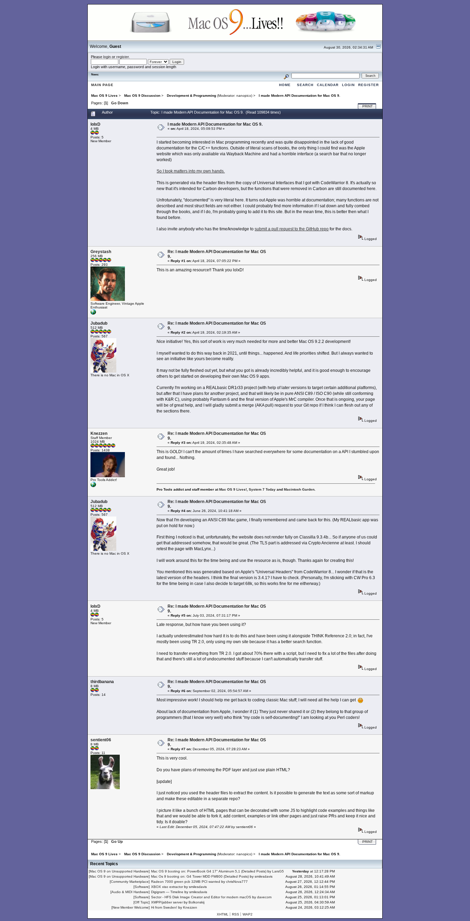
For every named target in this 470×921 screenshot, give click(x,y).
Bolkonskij (196, 902)
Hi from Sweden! (164, 907)
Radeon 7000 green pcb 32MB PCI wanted (185, 881)
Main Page (102, 85)
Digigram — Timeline (167, 892)
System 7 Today (262, 489)
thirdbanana (102, 681)
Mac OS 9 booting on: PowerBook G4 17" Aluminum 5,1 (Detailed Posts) (208, 871)
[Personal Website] (93, 313)
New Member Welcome (131, 907)
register (122, 57)
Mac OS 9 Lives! (233, 489)
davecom (264, 897)
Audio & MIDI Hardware (130, 892)
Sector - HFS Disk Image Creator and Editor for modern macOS (201, 897)
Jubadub (98, 323)
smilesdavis (264, 876)
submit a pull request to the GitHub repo (292, 229)
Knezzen (98, 433)
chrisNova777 (237, 881)
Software (142, 887)
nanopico (243, 95)
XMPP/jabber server (167, 902)
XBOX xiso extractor (167, 887)
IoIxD (95, 124)
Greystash (100, 251)
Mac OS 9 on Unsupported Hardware (119, 871)
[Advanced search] (286, 75)
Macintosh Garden (299, 489)
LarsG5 (278, 871)
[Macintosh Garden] (93, 486)
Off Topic (142, 902)
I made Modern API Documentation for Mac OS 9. (215, 124)
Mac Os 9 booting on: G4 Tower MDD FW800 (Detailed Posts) (200, 876)
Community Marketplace (130, 881)
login (107, 57)
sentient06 (100, 739)
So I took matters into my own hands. (191, 171)
